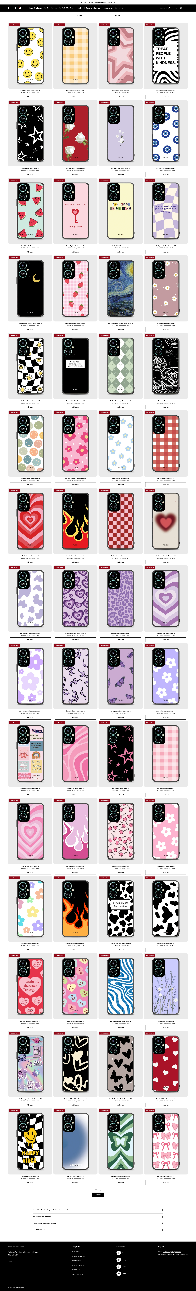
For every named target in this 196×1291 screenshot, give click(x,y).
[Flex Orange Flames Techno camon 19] (75, 909)
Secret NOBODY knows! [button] (39, 1230)
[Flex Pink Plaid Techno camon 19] (166, 754)
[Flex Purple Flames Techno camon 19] (75, 676)
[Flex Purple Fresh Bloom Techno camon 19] (30, 676)
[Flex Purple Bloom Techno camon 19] (166, 676)
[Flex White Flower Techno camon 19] (121, 133)
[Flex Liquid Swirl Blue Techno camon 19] (121, 986)
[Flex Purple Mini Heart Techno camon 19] (75, 598)
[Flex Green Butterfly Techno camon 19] (121, 1141)
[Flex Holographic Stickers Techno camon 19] (30, 1064)
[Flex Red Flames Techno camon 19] (75, 521)
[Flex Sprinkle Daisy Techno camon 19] (166, 288)
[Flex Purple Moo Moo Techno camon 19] (30, 598)
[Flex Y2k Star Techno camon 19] (121, 56)
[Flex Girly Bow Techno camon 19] (166, 1141)
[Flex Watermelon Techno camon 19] (30, 211)
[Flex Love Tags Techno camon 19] (75, 986)
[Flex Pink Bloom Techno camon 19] (166, 831)
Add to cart (30, 97)
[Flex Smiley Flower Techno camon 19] (30, 366)
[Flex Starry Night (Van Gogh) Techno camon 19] (121, 288)
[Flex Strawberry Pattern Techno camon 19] (75, 288)
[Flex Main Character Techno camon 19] (30, 986)
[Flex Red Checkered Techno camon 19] (121, 521)
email (10, 1261)
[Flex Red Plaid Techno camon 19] (166, 443)
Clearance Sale (76, 1270)
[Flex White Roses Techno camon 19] (75, 133)
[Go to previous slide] (81, 2)
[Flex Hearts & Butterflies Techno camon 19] (121, 1064)
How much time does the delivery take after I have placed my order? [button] (50, 1210)
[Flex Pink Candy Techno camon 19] (121, 831)
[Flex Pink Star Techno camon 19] (121, 754)
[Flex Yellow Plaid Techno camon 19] (75, 56)
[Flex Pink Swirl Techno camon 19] (75, 754)
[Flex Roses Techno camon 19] (166, 366)
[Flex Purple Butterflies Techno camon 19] (121, 676)
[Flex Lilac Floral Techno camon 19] (166, 986)
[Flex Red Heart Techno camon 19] (30, 521)
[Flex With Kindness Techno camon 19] (166, 56)
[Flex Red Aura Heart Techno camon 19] (166, 521)
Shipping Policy (76, 1261)
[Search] (176, 8)
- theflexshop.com (19, 1287)
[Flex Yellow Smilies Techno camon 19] (30, 56)
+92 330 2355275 (182, 1254)
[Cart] (185, 8)
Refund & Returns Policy (79, 1256)
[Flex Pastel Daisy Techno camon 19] (30, 909)
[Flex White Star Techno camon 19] (30, 133)
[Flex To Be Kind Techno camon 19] (121, 211)
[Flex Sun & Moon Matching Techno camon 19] (30, 288)
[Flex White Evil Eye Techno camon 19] (166, 133)
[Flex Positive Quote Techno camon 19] (30, 754)
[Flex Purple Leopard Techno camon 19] (121, 598)
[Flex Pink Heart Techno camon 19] (30, 831)
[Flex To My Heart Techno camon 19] (75, 211)
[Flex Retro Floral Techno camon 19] (121, 443)
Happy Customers (77, 1274)
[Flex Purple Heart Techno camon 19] (166, 598)
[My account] (181, 8)
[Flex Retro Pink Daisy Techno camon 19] (75, 443)
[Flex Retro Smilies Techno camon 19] (30, 443)
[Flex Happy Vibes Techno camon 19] (30, 1141)
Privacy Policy (76, 1252)
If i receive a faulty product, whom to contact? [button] (44, 1223)
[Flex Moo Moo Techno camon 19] (166, 909)
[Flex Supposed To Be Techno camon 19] (166, 211)
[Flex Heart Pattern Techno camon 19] (166, 1064)
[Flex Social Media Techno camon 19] (75, 366)
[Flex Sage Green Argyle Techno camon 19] (121, 366)
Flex (13, 1287)
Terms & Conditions (78, 1265)
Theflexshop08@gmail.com (172, 1252)
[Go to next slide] (114, 2)
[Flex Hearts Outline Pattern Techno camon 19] (75, 1064)
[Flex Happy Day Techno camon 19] (75, 1141)
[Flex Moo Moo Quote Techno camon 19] (121, 909)
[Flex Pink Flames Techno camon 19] (75, 831)
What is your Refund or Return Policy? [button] (42, 1216)
